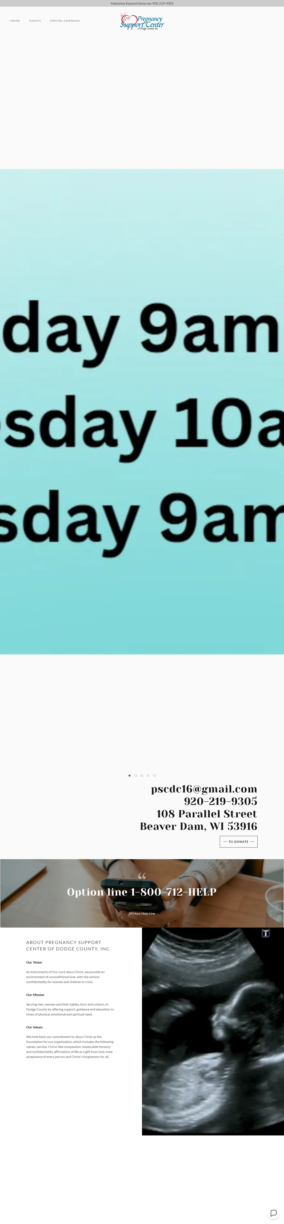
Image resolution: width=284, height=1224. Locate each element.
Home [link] (15, 20)
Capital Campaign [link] (65, 20)
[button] (129, 776)
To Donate (239, 841)
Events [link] (35, 20)
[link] (142, 20)
